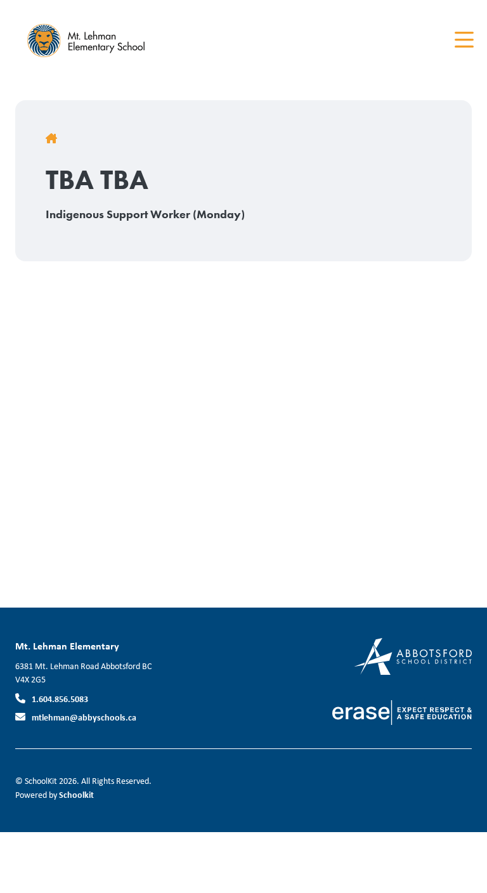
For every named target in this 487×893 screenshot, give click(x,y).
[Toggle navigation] (463, 40)
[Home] (91, 40)
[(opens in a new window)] (413, 655)
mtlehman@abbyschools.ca (84, 717)
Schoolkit (76, 794)
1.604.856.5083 (60, 699)
